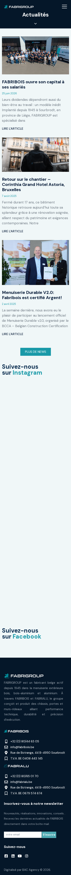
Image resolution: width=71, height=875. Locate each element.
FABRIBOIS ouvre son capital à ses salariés (33, 84)
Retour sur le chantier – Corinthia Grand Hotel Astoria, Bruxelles (33, 184)
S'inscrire (49, 834)
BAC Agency (30, 870)
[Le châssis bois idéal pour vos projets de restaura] (35, 438)
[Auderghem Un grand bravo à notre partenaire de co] (35, 597)
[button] (64, 6)
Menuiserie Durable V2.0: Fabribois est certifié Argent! (32, 295)
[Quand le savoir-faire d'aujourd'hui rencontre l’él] (35, 398)
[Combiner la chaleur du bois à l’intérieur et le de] (35, 477)
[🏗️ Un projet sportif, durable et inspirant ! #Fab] (35, 557)
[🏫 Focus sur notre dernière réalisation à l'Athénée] (35, 517)
